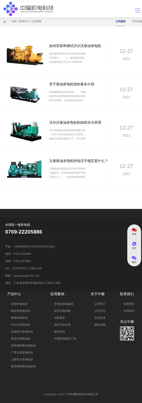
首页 (14, 21)
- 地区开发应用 (60, 324)
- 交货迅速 (98, 317)
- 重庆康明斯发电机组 (21, 366)
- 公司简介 (98, 303)
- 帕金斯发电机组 (18, 310)
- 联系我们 (127, 303)
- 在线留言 (127, 310)
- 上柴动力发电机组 (20, 359)
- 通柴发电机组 (17, 317)
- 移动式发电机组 (18, 338)
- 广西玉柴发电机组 (20, 352)
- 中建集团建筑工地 (63, 338)
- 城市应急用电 (60, 310)
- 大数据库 (57, 317)
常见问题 (137, 21)
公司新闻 (36, 21)
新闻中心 (24, 21)
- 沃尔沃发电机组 (18, 324)
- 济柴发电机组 (17, 303)
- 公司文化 (98, 310)
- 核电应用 (57, 331)
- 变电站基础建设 (61, 303)
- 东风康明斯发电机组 (21, 345)
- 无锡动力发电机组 (20, 331)
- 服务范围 (98, 324)
